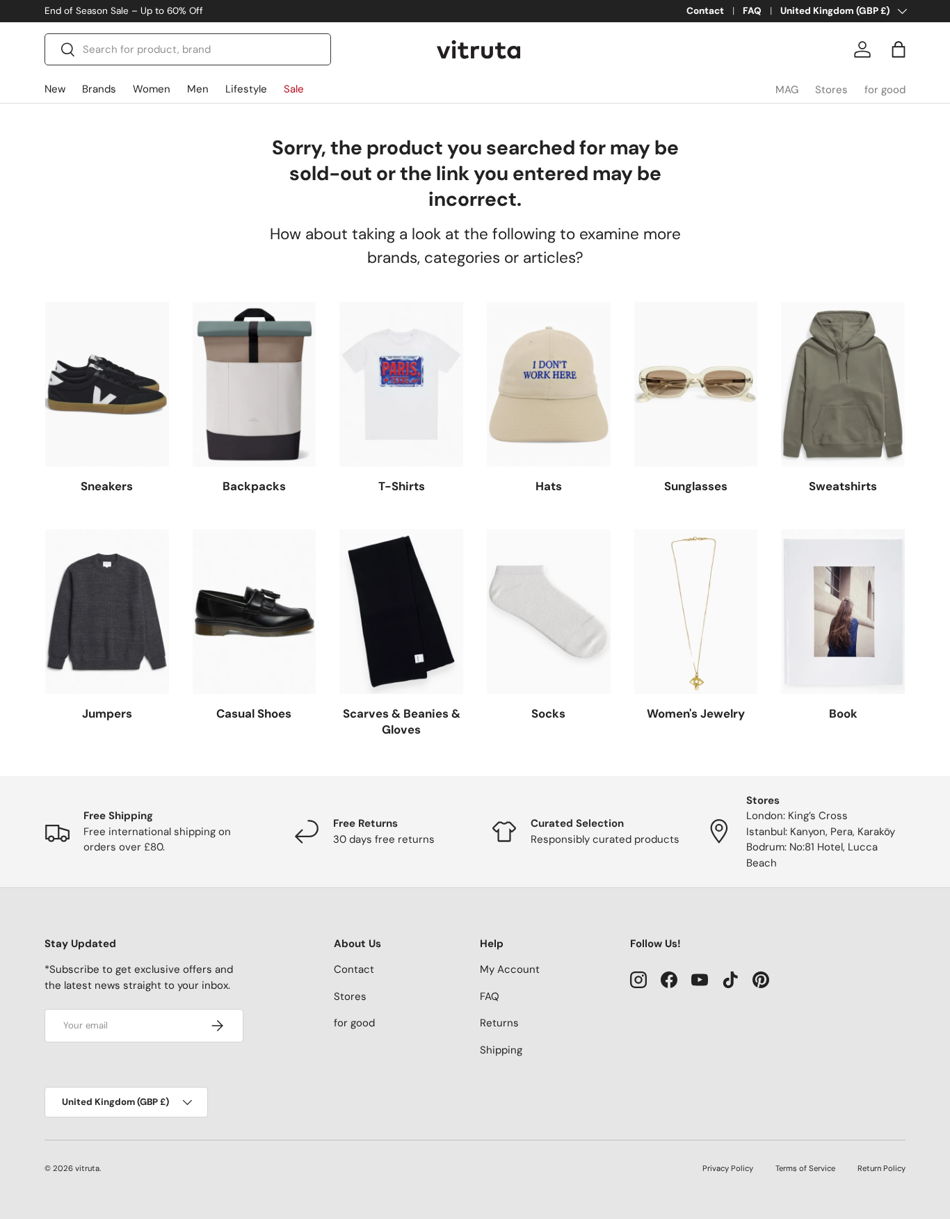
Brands (99, 89)
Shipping (501, 1050)
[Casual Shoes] (254, 611)
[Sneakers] (107, 384)
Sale (294, 89)
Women (151, 89)
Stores (831, 90)
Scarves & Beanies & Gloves (401, 722)
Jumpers (107, 713)
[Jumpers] (107, 611)
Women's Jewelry (696, 713)
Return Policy (881, 1168)
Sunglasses (695, 486)
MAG (786, 90)
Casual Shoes (253, 713)
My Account (510, 969)
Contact (705, 11)
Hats (549, 486)
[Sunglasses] (696, 384)
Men (198, 89)
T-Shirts (401, 486)
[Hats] (549, 384)
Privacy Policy (727, 1168)
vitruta (87, 1168)
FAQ (752, 11)
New (55, 89)
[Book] (843, 611)
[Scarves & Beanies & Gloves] (401, 611)
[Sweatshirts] (843, 384)
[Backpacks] (254, 384)
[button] (898, 49)
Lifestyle (246, 89)
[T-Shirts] (401, 384)
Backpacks (254, 486)
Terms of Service (805, 1168)
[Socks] (549, 611)
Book (843, 713)
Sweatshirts (843, 486)
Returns (499, 1023)
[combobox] (188, 49)
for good (884, 90)
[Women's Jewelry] (696, 611)
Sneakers (107, 486)
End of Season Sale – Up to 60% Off (124, 11)
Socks (548, 713)
